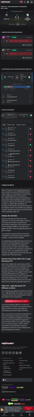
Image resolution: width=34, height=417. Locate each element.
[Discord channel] (20, 352)
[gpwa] (14, 399)
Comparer (21, 415)
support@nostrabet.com (9, 391)
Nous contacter (7, 375)
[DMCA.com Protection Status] (10, 403)
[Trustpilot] (7, 399)
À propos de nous (8, 360)
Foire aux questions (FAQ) (8, 363)
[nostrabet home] (8, 343)
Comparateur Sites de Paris (25, 368)
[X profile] (6, 352)
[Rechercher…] (25, 2)
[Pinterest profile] (10, 352)
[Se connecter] (27, 2)
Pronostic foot (4, 415)
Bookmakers (13, 415)
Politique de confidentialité (7, 371)
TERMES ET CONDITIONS (7, 367)
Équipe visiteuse (21, 124)
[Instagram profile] (13, 352)
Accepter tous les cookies (28, 408)
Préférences (28, 411)
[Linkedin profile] (17, 352)
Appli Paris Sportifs (24, 365)
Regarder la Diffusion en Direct (17, 301)
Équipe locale (11, 124)
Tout (4, 124)
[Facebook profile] (3, 352)
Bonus (29, 415)
